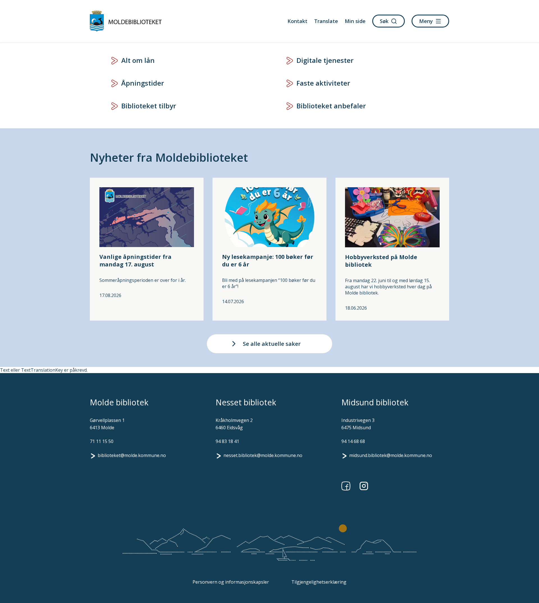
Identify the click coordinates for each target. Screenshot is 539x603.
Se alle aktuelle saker (272, 344)
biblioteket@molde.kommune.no (132, 455)
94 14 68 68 (353, 441)
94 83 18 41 (227, 441)
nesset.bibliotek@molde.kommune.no (262, 455)
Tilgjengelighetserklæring (318, 582)
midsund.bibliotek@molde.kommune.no (390, 455)
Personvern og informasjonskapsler (231, 582)
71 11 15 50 (101, 441)
